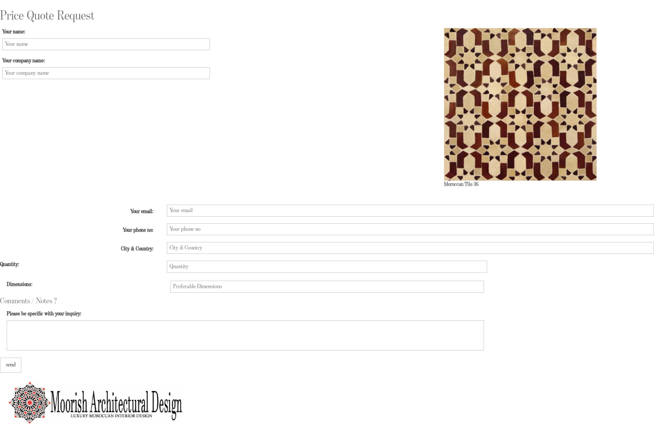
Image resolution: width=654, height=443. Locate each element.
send (11, 365)
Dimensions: (19, 284)
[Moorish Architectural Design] (91, 398)
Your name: (13, 32)
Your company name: (23, 61)
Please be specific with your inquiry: (44, 314)
